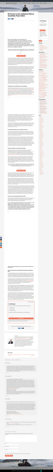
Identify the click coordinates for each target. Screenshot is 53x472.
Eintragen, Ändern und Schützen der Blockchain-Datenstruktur (43, 101)
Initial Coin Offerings (42, 80)
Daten (44, 74)
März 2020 (41, 140)
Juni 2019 (41, 148)
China (45, 73)
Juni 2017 (41, 169)
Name (6, 443)
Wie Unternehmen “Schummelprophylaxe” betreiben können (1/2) (43, 110)
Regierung (40, 91)
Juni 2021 (41, 128)
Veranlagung (41, 50)
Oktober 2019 (41, 144)
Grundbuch (44, 79)
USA (46, 92)
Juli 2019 (41, 147)
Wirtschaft (43, 96)
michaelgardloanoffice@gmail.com (13, 388)
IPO (43, 84)
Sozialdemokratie (41, 92)
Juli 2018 (41, 157)
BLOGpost (38, 3)
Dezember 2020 (42, 134)
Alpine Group (27, 337)
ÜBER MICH (29, 3)
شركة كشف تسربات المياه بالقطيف (10, 423)
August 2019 (41, 146)
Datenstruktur (42, 75)
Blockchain (41, 71)
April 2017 (41, 170)
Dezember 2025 (42, 119)
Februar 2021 (41, 132)
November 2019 (42, 143)
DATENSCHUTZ (45, 3)
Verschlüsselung (42, 93)
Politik (43, 90)
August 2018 (41, 156)
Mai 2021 (41, 129)
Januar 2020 (41, 142)
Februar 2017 (41, 171)
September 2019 (42, 145)
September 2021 (42, 126)
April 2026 (41, 117)
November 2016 (42, 173)
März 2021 (41, 131)
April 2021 (41, 130)
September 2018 (42, 155)
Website (6, 449)
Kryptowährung (43, 87)
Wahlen (40, 96)
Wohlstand (40, 97)
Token (44, 92)
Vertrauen (40, 95)
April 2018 (41, 160)
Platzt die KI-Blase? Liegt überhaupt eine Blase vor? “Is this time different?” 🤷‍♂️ (43, 67)
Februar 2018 (41, 162)
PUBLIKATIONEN (24, 3)
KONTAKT (41, 3)
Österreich (43, 97)
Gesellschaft (40, 79)
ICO (39, 80)
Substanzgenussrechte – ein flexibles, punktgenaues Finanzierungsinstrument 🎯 (43, 65)
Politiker (46, 90)
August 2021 (41, 127)
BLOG (20, 3)
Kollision (46, 84)
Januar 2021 (41, 133)
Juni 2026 (41, 116)
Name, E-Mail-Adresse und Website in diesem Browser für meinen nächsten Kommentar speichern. (17, 453)
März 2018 (41, 161)
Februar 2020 (41, 141)
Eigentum (44, 77)
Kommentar (6, 434)
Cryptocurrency (41, 74)
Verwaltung (44, 95)
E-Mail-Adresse (7, 446)
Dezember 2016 (42, 172)
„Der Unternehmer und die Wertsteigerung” (23, 338)
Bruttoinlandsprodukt (41, 73)
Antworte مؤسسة (7, 426)
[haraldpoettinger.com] (11, 3)
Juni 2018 (41, 158)
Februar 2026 (41, 118)
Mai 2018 (41, 159)
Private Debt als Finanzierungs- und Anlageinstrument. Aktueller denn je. (44, 54)
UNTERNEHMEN (33, 3)
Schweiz (43, 91)
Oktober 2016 (41, 174)
